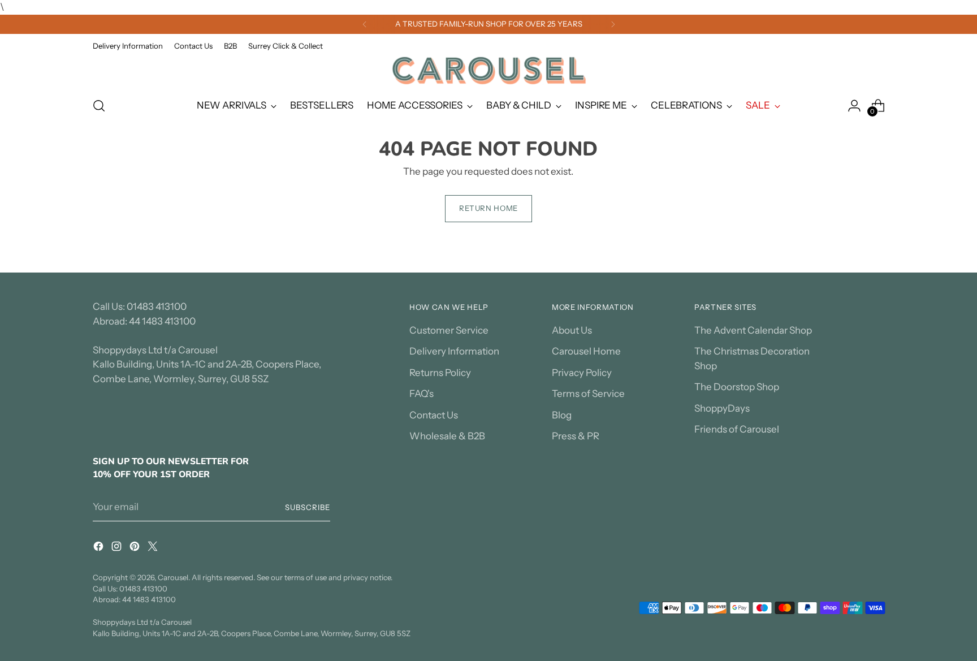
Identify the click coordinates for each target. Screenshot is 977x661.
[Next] (612, 24)
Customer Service (448, 330)
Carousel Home (586, 351)
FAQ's (421, 393)
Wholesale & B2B (447, 436)
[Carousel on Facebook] (99, 548)
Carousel (173, 577)
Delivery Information (454, 351)
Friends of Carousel (736, 429)
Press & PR (575, 436)
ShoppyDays (722, 408)
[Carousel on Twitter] (154, 548)
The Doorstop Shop (736, 386)
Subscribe (307, 507)
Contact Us (433, 415)
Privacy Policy (582, 372)
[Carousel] (488, 70)
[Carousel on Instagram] (117, 548)
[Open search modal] (99, 105)
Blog (562, 415)
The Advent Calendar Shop (753, 330)
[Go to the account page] (854, 105)
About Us (572, 330)
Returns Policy (440, 372)
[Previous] (364, 24)
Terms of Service (588, 393)
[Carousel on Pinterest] (135, 548)
